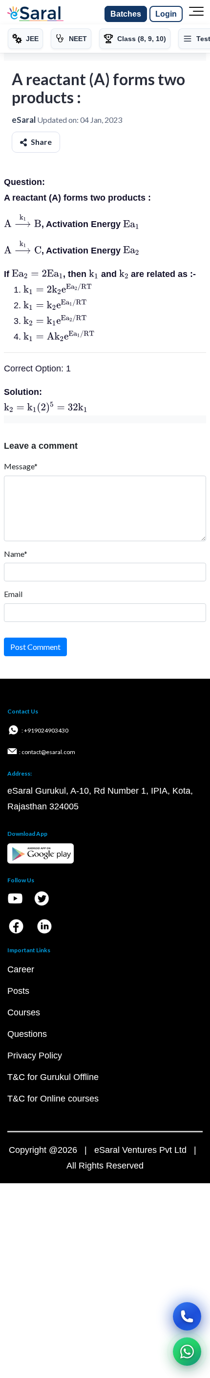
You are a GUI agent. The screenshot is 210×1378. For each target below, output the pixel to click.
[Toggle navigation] (196, 14)
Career (20, 969)
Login (166, 14)
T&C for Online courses (53, 1098)
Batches (125, 14)
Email (13, 593)
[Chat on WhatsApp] (187, 1351)
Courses (23, 1012)
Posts (18, 991)
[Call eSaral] (187, 1316)
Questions (27, 1034)
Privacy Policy (34, 1055)
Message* (21, 466)
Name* (15, 553)
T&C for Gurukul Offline (53, 1077)
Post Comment (35, 646)
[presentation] (23, 224)
